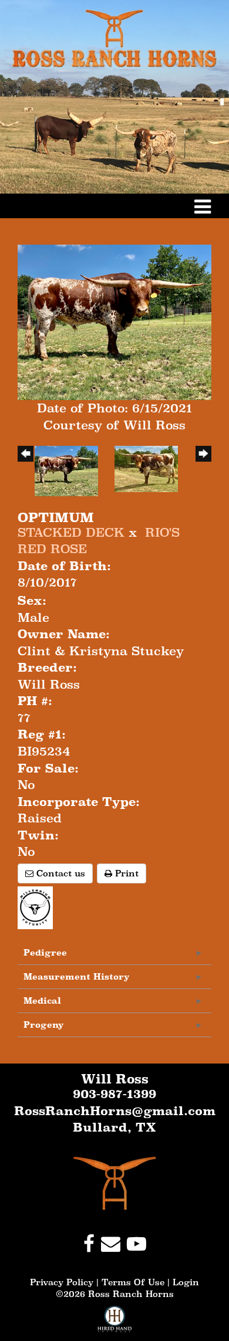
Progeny (43, 1025)
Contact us (59, 873)
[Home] (114, 1183)
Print (125, 873)
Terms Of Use (133, 1282)
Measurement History (76, 976)
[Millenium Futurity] (38, 906)
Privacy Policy (61, 1282)
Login (186, 1282)
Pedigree (45, 952)
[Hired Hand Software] (114, 1323)
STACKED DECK (71, 533)
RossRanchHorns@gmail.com (114, 1111)
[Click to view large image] (114, 321)
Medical (42, 1000)
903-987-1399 (114, 1094)
